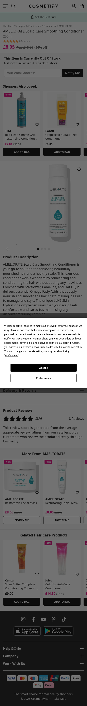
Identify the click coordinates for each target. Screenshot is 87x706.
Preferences (43, 378)
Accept (43, 367)
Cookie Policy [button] (74, 347)
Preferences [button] (11, 355)
